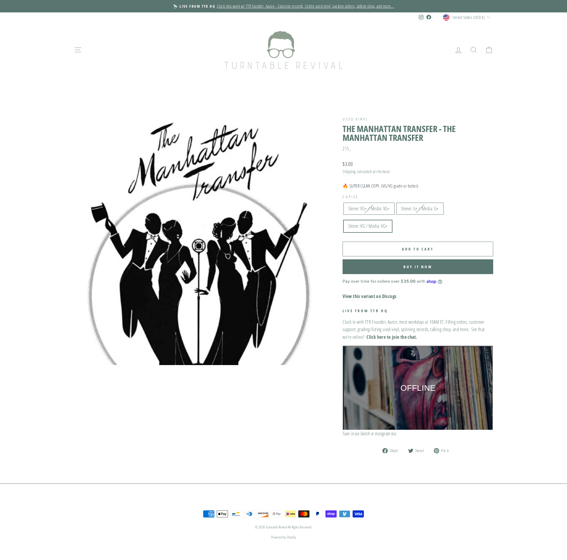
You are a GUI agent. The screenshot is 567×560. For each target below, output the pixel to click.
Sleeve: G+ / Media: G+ (420, 208)
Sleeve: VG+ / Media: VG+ (369, 208)
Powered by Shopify (283, 537)
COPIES (351, 196)
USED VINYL (355, 119)
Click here (376, 337)
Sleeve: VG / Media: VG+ (367, 226)
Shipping (349, 171)
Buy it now (417, 266)
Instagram (382, 433)
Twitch (365, 433)
